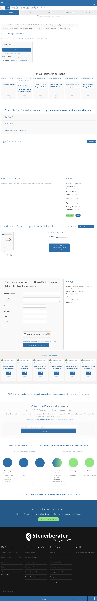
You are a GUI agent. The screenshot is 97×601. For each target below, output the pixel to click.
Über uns (3, 562)
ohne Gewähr (71, 394)
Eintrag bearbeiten (30, 552)
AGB (51, 557)
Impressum (53, 552)
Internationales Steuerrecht (15, 130)
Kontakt (78, 215)
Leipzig (71, 189)
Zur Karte (70, 297)
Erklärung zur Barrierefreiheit (58, 572)
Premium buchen (32, 562)
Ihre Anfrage (7, 299)
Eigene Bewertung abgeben (87, 226)
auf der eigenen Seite (73, 473)
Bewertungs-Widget (31, 567)
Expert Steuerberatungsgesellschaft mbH (40, 86)
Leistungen (9, 124)
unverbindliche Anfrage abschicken (36, 345)
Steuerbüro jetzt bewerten (59, 248)
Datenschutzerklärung (31, 341)
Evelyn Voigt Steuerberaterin (24, 367)
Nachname (7, 311)
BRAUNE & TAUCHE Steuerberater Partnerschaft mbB (24, 90)
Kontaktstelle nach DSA (56, 567)
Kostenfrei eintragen (31, 557)
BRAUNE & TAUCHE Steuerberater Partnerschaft (40, 368)
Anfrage (88, 12)
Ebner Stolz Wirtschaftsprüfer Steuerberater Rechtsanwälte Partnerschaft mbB (88, 86)
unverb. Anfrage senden (17, 50)
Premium (93, 75)
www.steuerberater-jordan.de (19, 60)
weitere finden (24, 473)
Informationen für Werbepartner (34, 577)
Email (5, 316)
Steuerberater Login (8, 591)
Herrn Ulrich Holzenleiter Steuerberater (72, 367)
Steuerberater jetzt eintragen (49, 519)
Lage (30, 12)
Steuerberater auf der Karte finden (11, 557)
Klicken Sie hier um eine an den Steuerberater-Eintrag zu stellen (49, 419)
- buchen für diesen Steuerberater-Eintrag (89, 473)
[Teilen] (90, 598)
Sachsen (75, 192)
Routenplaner (92, 141)
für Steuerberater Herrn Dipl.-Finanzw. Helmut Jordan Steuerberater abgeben (8, 476)
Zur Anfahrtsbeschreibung (74, 299)
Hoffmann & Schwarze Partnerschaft (88, 367)
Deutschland (73, 194)
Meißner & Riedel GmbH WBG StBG (8, 367)
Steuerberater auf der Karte (12, 53)
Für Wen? (9, 117)
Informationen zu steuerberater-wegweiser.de (10, 573)
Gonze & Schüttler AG (8, 85)
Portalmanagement (55, 582)
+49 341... (10, 57)
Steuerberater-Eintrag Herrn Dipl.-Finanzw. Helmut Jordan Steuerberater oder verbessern (57, 476)
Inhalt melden (85, 394)
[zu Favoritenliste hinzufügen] (2, 17)
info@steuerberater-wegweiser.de (85, 552)
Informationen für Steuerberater (34, 572)
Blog (2, 567)
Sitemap (52, 577)
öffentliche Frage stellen (49, 431)
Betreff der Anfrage (9, 293)
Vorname (6, 306)
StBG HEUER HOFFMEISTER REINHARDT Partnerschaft (56, 86)
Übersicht (11, 12)
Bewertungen (68, 12)
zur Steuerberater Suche (2, 8)
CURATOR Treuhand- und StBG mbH (56, 367)
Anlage (6, 322)
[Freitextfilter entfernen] (88, 3)
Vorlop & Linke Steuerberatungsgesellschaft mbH (72, 86)
